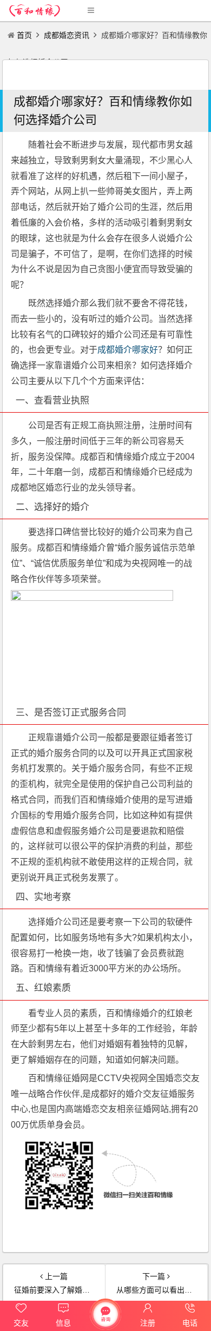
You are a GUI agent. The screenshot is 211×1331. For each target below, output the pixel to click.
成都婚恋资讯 (66, 35)
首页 (24, 35)
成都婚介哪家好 (127, 349)
